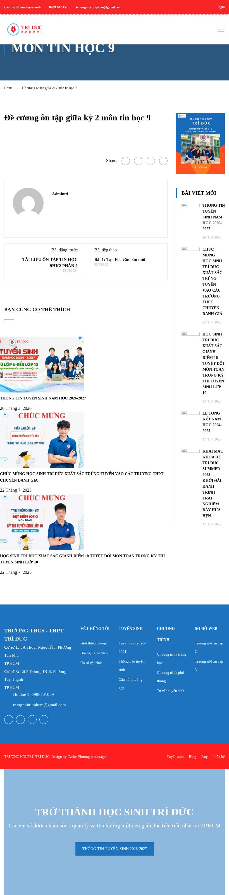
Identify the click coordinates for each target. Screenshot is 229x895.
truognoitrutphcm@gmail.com (39, 705)
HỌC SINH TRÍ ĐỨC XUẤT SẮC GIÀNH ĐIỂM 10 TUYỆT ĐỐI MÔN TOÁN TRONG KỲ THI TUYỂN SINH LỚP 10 (213, 363)
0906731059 (43, 694)
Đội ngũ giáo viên (94, 653)
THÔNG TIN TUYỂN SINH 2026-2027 (114, 849)
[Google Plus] (138, 161)
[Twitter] (151, 161)
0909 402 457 (58, 7)
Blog (192, 756)
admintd (60, 194)
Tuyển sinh (175, 756)
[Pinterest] (163, 161)
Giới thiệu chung (93, 643)
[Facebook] (125, 161)
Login (220, 7)
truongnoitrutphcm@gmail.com (98, 7)
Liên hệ (219, 756)
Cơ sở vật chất (91, 663)
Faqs (204, 756)
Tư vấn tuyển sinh (170, 691)
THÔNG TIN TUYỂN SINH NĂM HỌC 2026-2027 (43, 398)
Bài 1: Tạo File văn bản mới (119, 259)
